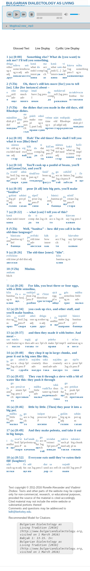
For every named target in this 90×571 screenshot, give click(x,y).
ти (42, 158)
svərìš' (13, 171)
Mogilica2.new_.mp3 (21, 25)
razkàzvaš (59, 90)
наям (65, 471)
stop (32, 14)
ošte (13, 90)
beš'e (79, 144)
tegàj (28, 339)
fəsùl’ (45, 171)
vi (64, 63)
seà (26, 65)
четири (47, 301)
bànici (54, 195)
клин (59, 262)
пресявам (22, 397)
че (8, 395)
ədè (30, 464)
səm (59, 67)
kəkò (69, 146)
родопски (66, 128)
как (29, 156)
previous (9, 14)
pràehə (52, 339)
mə (45, 63)
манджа (11, 128)
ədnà (23, 171)
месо (75, 346)
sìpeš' (35, 195)
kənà (9, 215)
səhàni (22, 195)
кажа (49, 156)
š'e (7, 173)
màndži (77, 119)
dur (45, 464)
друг (9, 77)
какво (70, 156)
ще (8, 180)
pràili (33, 116)
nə (59, 440)
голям (13, 205)
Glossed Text (21, 48)
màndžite (11, 117)
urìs (8, 315)
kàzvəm (70, 215)
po (28, 237)
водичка (47, 395)
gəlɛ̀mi (12, 195)
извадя (51, 449)
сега (28, 75)
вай (24, 155)
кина (34, 77)
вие (65, 77)
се (51, 471)
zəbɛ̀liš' (67, 171)
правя (33, 130)
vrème (48, 117)
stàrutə (15, 144)
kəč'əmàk (29, 439)
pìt (48, 68)
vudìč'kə (47, 388)
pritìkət (74, 386)
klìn (58, 255)
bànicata (15, 235)
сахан (23, 205)
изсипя (42, 424)
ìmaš (34, 90)
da (49, 92)
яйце (55, 302)
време (49, 128)
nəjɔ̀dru (36, 359)
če (7, 388)
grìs (66, 292)
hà (7, 148)
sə (60, 294)
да (38, 74)
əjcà (54, 292)
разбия (31, 302)
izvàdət (51, 439)
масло (16, 346)
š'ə (16, 294)
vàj (24, 148)
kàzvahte (73, 235)
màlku (78, 292)
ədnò (33, 315)
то (51, 222)
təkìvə (64, 439)
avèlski (34, 235)
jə (56, 235)
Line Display (42, 48)
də (38, 67)
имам (34, 101)
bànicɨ (76, 315)
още (14, 101)
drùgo (9, 63)
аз (44, 77)
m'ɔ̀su (75, 339)
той (58, 182)
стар (57, 128)
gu (57, 171)
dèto (19, 119)
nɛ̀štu (79, 65)
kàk (29, 146)
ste (25, 114)
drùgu (43, 315)
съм (60, 74)
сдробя (23, 370)
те (37, 346)
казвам (71, 75)
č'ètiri (45, 294)
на (59, 447)
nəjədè (66, 464)
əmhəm (10, 272)
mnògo (24, 90)
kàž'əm (50, 146)
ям (29, 471)
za (70, 92)
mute (66, 14)
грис (67, 302)
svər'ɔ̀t (18, 439)
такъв (76, 99)
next (24, 14)
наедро (36, 370)
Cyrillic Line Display (68, 48)
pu (7, 415)
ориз (9, 326)
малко (79, 302)
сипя (35, 205)
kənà (33, 63)
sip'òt (76, 359)
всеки (10, 471)
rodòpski (65, 117)
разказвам (60, 101)
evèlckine (12, 255)
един (41, 130)
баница (56, 205)
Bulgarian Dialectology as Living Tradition (40, 4)
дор (46, 471)
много (24, 101)
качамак (29, 449)
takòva (76, 92)
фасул (46, 182)
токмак (76, 449)
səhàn (77, 413)
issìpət (41, 413)
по (28, 244)
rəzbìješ (31, 292)
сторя (71, 205)
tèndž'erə (34, 173)
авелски (35, 246)
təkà (45, 359)
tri (38, 294)
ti (41, 144)
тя (57, 246)
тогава (29, 346)
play (16, 14)
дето (20, 126)
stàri (56, 117)
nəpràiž (62, 315)
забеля (67, 182)
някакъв (19, 75)
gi (36, 339)
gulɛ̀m (63, 413)
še (7, 361)
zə (24, 294)
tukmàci (75, 439)
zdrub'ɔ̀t (23, 359)
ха (7, 155)
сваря (14, 182)
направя (63, 326)
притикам (76, 397)
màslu (15, 339)
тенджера (35, 180)
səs (8, 339)
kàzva (70, 65)
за (70, 99)
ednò (41, 116)
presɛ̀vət (20, 386)
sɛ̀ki (8, 464)
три (39, 301)
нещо (79, 75)
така (46, 370)
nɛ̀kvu (16, 65)
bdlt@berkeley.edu (20, 511)
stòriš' (70, 195)
